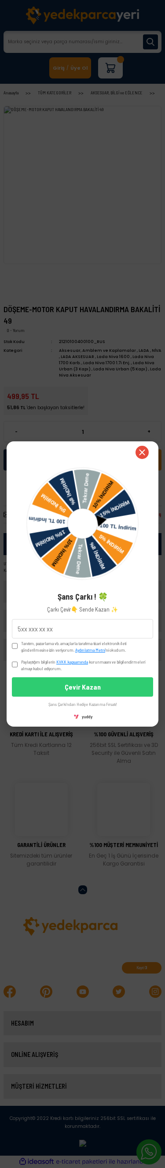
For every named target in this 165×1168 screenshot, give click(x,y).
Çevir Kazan (83, 687)
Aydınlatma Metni (90, 650)
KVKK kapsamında (72, 661)
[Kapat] (142, 452)
